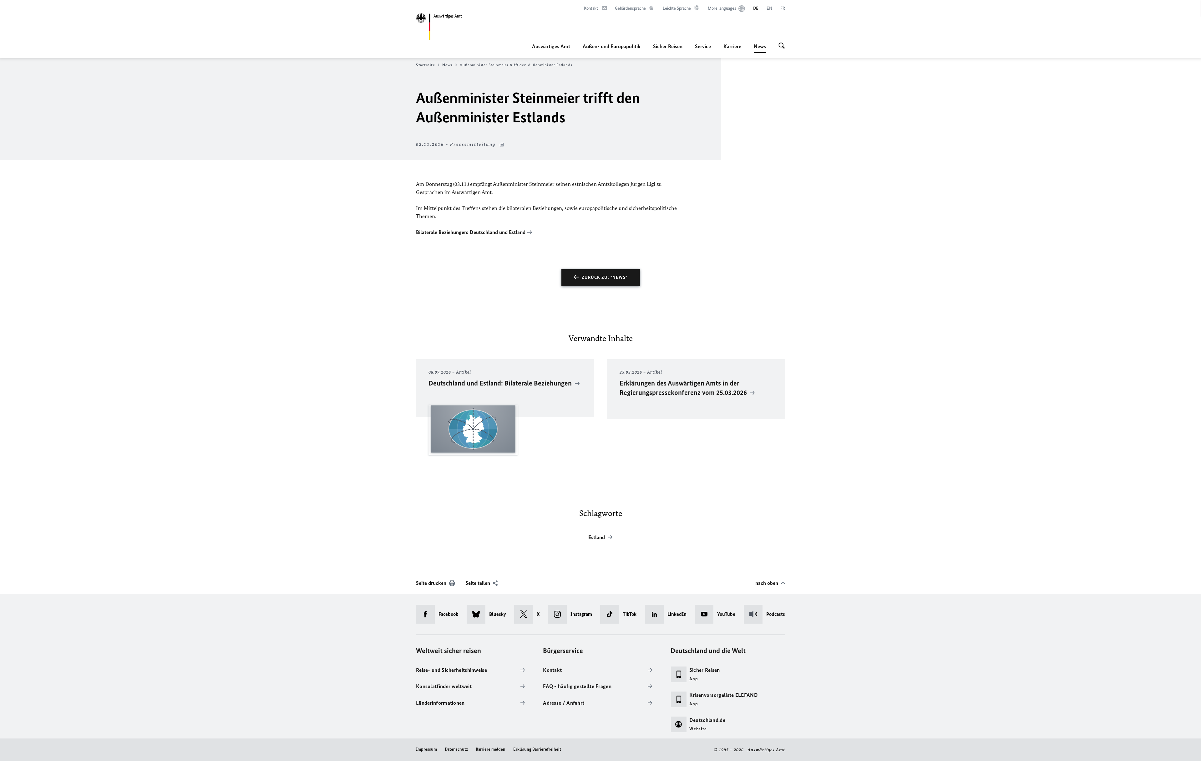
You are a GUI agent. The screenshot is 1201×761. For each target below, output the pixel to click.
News (760, 48)
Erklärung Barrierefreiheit (537, 749)
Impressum (426, 749)
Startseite (425, 65)
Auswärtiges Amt (551, 46)
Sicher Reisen (667, 46)
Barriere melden (490, 749)
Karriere (732, 46)
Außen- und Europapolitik (612, 46)
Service (703, 46)
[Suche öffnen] (781, 46)
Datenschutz (456, 749)
